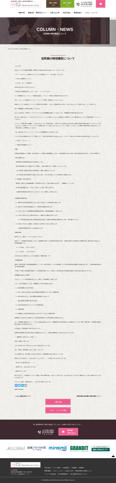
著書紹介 (81, 467)
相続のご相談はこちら (67, 4)
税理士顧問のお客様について (83, 471)
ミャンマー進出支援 (50, 474)
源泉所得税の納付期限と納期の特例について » (89, 396)
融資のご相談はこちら (53, 4)
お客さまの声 (55, 12)
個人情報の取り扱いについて (79, 474)
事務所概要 (47, 471)
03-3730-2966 (86, 4)
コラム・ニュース (91, 12)
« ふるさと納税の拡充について (23, 396)
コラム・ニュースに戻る (58, 410)
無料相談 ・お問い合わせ (71, 432)
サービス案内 (57, 467)
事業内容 (22, 12)
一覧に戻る (58, 402)
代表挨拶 (74, 467)
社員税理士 (66, 467)
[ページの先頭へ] (113, 456)
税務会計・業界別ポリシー (37, 12)
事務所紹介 (78, 12)
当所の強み (67, 12)
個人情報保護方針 (63, 474)
